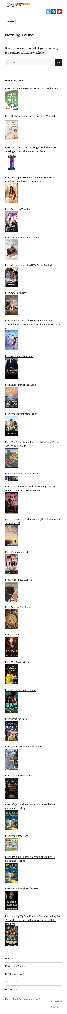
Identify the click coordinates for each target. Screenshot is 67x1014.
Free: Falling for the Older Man (21, 888)
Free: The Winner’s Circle (18, 775)
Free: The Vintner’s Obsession (21, 413)
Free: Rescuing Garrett (17, 718)
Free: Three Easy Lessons (18, 579)
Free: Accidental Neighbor (19, 356)
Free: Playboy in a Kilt (17, 552)
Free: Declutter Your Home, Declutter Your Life (30, 116)
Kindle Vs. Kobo (14, 973)
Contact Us (56, 1001)
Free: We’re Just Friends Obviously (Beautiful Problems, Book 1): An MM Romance (29, 179)
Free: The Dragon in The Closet (22, 473)
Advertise (11, 981)
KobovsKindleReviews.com (18, 999)
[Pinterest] (59, 11)
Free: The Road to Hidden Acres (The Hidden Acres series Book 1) (32, 521)
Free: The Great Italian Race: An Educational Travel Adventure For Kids (32, 444)
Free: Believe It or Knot (17, 607)
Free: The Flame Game (17, 662)
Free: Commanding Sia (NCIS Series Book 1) (28, 265)
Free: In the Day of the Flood (20, 384)
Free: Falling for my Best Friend (22, 237)
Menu (10, 21)
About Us (11, 989)
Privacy (54, 1007)
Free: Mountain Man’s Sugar (20, 690)
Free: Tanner (12, 634)
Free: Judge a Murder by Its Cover (23, 746)
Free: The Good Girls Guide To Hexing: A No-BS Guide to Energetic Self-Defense (31, 488)
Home (9, 958)
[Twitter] (48, 11)
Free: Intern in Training (18, 209)
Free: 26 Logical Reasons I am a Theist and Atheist (32, 88)
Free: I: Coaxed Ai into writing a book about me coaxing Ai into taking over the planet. (30, 149)
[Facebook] (53, 11)
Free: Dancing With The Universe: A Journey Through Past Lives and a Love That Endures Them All (32, 324)
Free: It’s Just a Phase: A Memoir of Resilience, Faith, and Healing (30, 806)
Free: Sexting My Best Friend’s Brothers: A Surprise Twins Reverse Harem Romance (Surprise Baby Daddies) (32, 920)
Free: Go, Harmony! (15, 293)
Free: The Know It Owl (17, 836)
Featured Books (15, 966)
